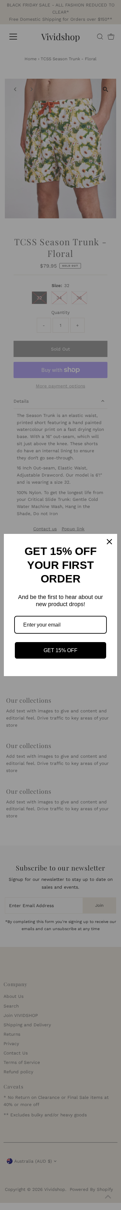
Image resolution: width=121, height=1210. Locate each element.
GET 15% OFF (60, 650)
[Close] (109, 541)
